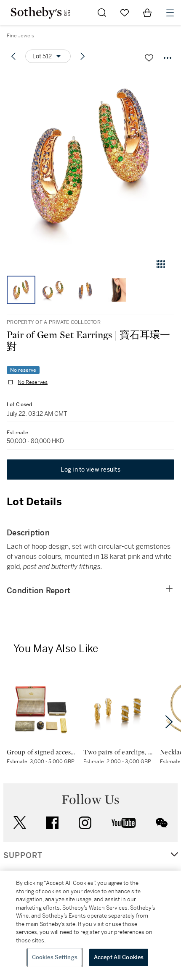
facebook (52, 822)
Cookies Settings (54, 957)
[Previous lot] (13, 56)
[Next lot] (82, 56)
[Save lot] (149, 58)
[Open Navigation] (170, 12)
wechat (162, 823)
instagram (85, 822)
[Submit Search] (102, 12)
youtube (124, 823)
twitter (19, 822)
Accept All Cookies (119, 957)
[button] (90, 161)
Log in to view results (90, 469)
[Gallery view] (161, 264)
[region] (90, 922)
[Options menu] (167, 58)
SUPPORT (23, 855)
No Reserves (33, 382)
